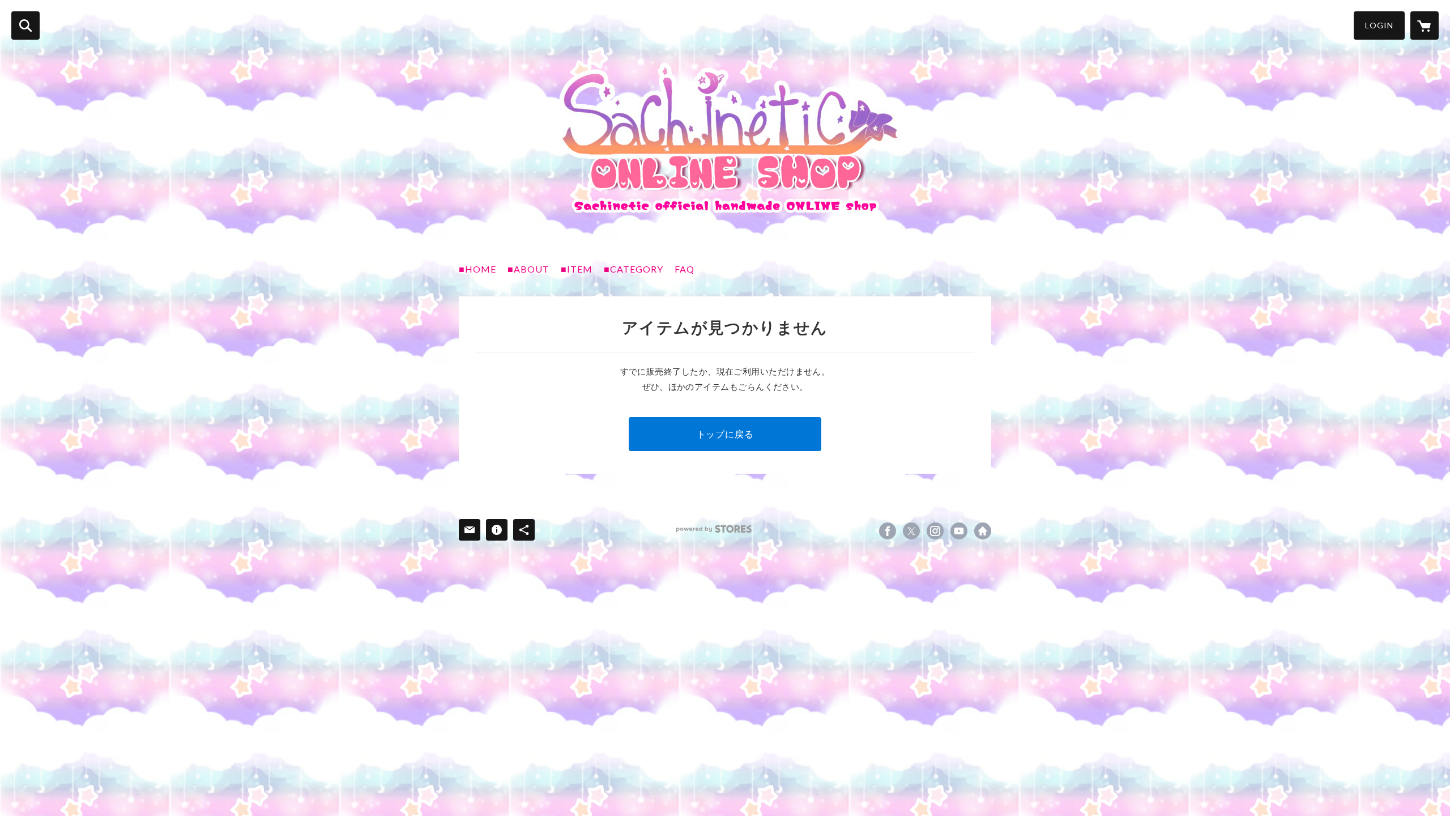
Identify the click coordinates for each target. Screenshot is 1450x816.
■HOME (477, 269)
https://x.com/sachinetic (911, 530)
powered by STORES (714, 529)
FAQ (684, 269)
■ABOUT (528, 269)
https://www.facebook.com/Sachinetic (887, 530)
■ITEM (576, 269)
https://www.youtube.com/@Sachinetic (958, 530)
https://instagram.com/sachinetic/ (935, 530)
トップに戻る (725, 433)
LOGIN (1379, 25)
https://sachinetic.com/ (982, 530)
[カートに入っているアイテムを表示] (1424, 25)
